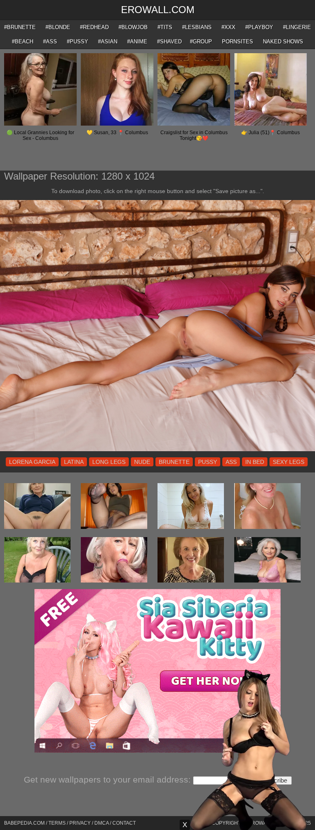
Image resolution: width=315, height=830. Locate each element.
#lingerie (297, 27)
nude (142, 462)
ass (231, 462)
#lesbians (197, 27)
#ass (50, 41)
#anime (137, 41)
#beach (22, 41)
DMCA (101, 823)
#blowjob (133, 27)
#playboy (259, 27)
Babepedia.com (24, 823)
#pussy (77, 41)
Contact (124, 823)
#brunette (20, 27)
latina (74, 462)
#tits (165, 27)
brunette (174, 462)
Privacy (80, 823)
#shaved (169, 41)
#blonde (58, 27)
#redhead (94, 27)
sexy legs (288, 462)
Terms (57, 823)
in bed (254, 462)
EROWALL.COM (157, 9)
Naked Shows (283, 41)
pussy (207, 462)
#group (201, 41)
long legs (109, 462)
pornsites (237, 41)
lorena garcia (32, 462)
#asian (107, 41)
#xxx (228, 27)
